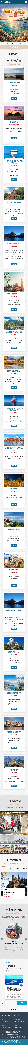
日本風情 (18, 868)
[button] (2, 24)
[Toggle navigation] (26, 2)
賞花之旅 (11, 868)
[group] (14, 886)
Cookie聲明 (13, 1042)
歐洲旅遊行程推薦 (20, 1037)
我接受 (24, 1042)
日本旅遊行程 (13, 1037)
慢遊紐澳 (3, 868)
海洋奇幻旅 (25, 868)
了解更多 (22, 1003)
